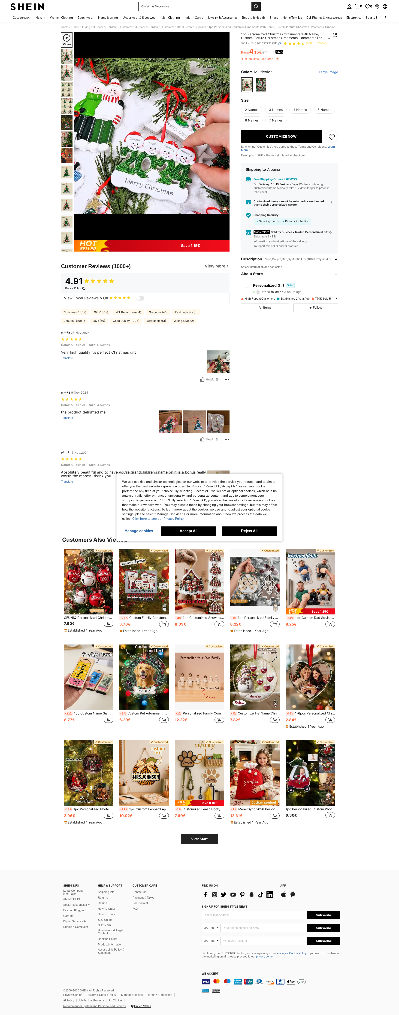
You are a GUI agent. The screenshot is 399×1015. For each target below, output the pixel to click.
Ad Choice (115, 1000)
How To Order (106, 908)
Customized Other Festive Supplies (183, 27)
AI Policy (68, 1000)
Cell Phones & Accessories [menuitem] (324, 17)
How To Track (106, 914)
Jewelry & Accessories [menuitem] (222, 17)
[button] (377, 6)
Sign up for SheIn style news (224, 906)
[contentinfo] (271, 982)
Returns (103, 897)
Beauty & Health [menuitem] (253, 17)
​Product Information (110, 944)
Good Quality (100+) (126, 320)
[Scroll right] (385, 17)
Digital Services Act (75, 921)
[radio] (247, 84)
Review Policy (73, 288)
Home (65, 27)
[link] (358, 6)
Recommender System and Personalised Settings (94, 1006)
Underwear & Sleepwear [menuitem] (140, 17)
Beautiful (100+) (74, 320)
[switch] (140, 298)
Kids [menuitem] (187, 17)
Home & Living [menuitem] (108, 17)
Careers (68, 916)
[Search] (256, 6)
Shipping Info (106, 892)
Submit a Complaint (75, 927)
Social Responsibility (76, 904)
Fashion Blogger (73, 910)
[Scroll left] (380, 17)
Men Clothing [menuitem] (170, 17)
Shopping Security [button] (266, 215)
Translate (67, 358)
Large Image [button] (328, 72)
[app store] (283, 896)
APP (283, 885)
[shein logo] (27, 6)
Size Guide (105, 919)
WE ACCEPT (210, 973)
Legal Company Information (73, 892)
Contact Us (139, 892)
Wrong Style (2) (184, 320)
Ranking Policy (107, 939)
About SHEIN (71, 899)
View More (199, 839)
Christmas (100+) (75, 312)
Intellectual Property (91, 1000)
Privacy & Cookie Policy (291, 953)
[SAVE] (332, 137)
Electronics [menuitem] (353, 17)
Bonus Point (140, 903)
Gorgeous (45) (158, 312)
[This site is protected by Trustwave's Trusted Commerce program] (205, 990)
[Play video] (151, 136)
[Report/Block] (227, 379)
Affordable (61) (156, 320)
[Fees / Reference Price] (263, 52)
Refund (102, 903)
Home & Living (80, 27)
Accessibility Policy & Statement (111, 951)
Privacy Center (72, 995)
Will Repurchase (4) (128, 312)
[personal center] (349, 6)
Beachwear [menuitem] (86, 17)
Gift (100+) (101, 312)
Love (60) (99, 320)
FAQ (135, 908)
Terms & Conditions (160, 995)
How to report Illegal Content (110, 932)
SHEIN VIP (105, 925)
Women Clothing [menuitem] (61, 17)
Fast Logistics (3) (186, 312)
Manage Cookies (132, 995)
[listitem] (88, 593)
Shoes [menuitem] (274, 17)
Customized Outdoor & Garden (138, 27)
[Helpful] (202, 379)
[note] (83, 630)
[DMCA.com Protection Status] (216, 990)
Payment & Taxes (143, 897)
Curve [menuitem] (199, 17)
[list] (239, 894)
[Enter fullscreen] (225, 236)
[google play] (292, 896)
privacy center (264, 956)
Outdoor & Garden (104, 27)
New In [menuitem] (40, 17)
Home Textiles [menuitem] (292, 17)
